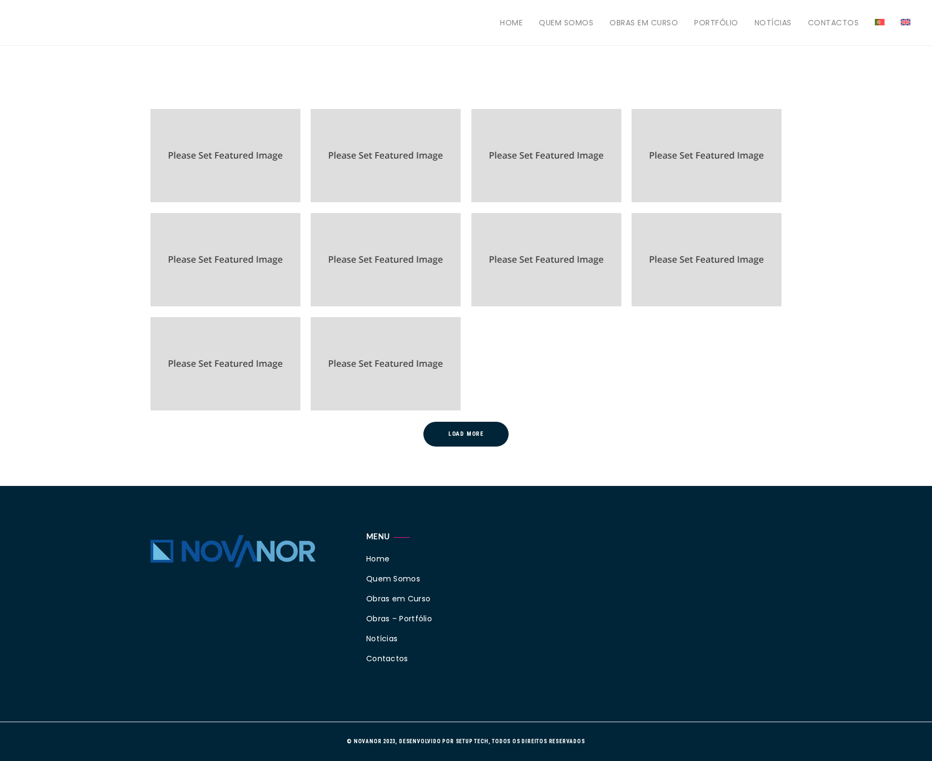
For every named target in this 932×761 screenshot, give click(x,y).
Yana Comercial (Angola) (373, 378)
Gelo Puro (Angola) (202, 378)
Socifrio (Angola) (200, 170)
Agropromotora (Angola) (534, 274)
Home (511, 22)
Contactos (833, 22)
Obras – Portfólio (399, 618)
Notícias (773, 22)
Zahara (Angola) (519, 170)
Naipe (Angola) (354, 170)
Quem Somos (566, 22)
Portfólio (716, 22)
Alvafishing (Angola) (688, 170)
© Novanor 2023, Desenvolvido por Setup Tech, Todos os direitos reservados (466, 741)
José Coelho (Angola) (367, 274)
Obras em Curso (643, 22)
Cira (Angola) (673, 274)
